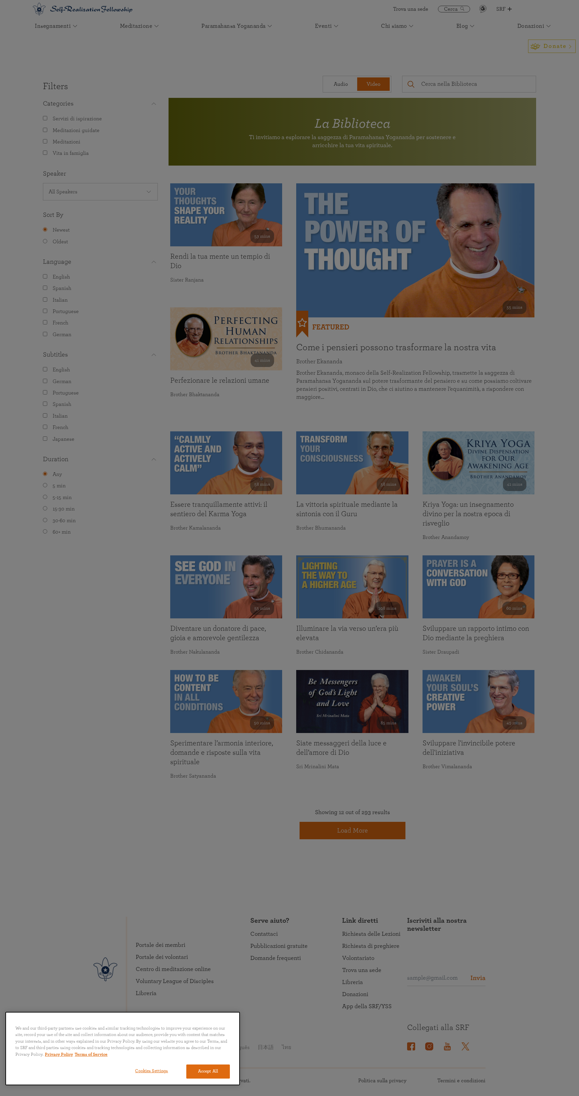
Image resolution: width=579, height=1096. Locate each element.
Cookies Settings (151, 1071)
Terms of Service (91, 1054)
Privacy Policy (59, 1054)
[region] (122, 1048)
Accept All (208, 1071)
